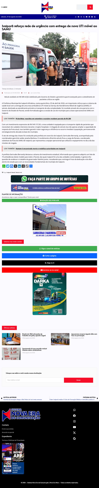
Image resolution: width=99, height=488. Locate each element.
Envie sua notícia (7, 429)
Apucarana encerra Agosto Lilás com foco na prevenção (84, 334)
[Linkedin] (89, 16)
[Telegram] (92, 16)
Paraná (13, 172)
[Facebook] (78, 16)
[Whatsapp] (75, 16)
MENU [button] (5, 7)
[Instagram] (81, 16)
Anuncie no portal (8, 432)
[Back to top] (49, 478)
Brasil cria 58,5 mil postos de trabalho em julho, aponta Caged (34, 334)
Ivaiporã (9, 172)
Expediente (7, 436)
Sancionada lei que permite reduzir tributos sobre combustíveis (34, 349)
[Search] (90, 7)
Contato (5, 424)
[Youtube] (86, 16)
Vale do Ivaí (19, 172)
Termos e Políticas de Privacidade (13, 440)
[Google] (94, 16)
